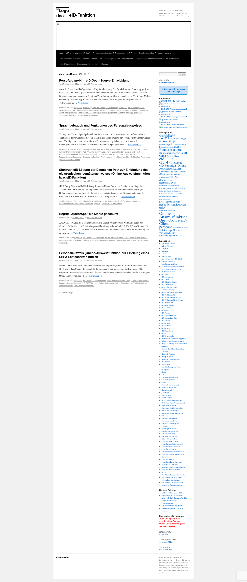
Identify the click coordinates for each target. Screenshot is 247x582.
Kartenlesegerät (167, 390)
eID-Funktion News (94, 84)
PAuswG (133, 154)
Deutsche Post (113, 201)
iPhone (164, 382)
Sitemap (104, 64)
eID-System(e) (167, 325)
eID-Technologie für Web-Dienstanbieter (116, 58)
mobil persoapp (71, 112)
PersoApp (111, 110)
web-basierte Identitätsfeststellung (173, 482)
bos (85, 240)
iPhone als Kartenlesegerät (170, 385)
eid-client (136, 110)
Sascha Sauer (183, 228)
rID (131, 157)
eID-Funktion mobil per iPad (171, 297)
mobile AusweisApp (176, 194)
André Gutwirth (95, 152)
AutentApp (79, 240)
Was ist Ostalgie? (165, 547)
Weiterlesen (84, 102)
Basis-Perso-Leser (109, 152)
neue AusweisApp (164, 199)
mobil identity (166, 395)
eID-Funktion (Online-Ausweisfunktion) (173, 166)
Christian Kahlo (123, 152)
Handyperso (166, 361)
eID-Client (123, 107)
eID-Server (164, 174)
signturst (97, 203)
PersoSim (176, 228)
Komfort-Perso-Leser (121, 154)
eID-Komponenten (80, 110)
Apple (164, 254)
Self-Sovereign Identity (169, 230)
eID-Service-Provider (118, 149)
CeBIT (162, 155)
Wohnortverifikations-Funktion (172, 485)
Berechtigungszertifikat (91, 149)
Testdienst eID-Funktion (170, 464)
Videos (94, 58)
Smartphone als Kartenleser (171, 446)
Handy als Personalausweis (171, 359)
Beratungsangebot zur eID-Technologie (109, 53)
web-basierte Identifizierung (171, 480)
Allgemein (78, 107)
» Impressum (163, 534)
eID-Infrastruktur (167, 302)
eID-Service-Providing (169, 318)
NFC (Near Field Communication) (173, 403)
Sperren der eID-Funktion (87, 64)
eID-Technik (131, 149)
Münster (175, 196)
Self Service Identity (168, 433)
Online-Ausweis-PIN (112, 283)
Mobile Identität (167, 397)
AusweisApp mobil (180, 144)
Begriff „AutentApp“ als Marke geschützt (88, 214)
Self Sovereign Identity (169, 436)
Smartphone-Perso (168, 459)
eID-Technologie (97, 237)
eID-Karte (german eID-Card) (78, 53)
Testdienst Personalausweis (171, 469)
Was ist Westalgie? (165, 549)
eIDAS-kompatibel (168, 336)
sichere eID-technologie (170, 439)
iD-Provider (163, 191)
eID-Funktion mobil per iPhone (172, 300)
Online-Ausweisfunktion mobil (172, 413)
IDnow (164, 372)
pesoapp (72, 115)
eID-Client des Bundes (169, 282)
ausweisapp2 (168, 141)
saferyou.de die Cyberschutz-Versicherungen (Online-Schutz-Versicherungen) (175, 500)
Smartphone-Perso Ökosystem (172, 462)
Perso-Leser (126, 283)
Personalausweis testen (169, 421)
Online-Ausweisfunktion (97, 110)
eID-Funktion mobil (168, 295)
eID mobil (165, 274)
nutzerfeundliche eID (169, 405)
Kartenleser (177, 191)
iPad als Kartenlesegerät (170, 377)
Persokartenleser (65, 157)
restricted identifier (122, 157)
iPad (163, 374)
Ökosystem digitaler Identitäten (172, 408)
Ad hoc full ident (167, 246)
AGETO (86, 152)
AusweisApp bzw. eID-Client (94, 107)
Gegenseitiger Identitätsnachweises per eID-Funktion (157, 58)
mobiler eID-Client (165, 196)
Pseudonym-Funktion (91, 157)
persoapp (129, 112)
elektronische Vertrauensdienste (169, 186)
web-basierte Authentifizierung (172, 477)
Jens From (170, 191)
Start (61, 53)
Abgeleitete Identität (168, 243)
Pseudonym (77, 157)
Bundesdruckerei (171, 149)
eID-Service (166, 313)
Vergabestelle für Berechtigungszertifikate (170, 234)
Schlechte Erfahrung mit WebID (172, 495)
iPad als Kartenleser (168, 379)
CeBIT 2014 (88, 283)
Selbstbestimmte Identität (170, 431)
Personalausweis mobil (169, 418)
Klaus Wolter (99, 283)
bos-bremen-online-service (97, 240)
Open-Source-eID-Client (87, 112)
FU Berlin (172, 188)
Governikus (180, 188)
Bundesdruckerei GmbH (173, 153)
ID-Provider (166, 364)
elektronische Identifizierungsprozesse (174, 338)
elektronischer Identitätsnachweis (99, 154)
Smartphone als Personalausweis (173, 451)
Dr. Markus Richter (168, 272)
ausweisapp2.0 (166, 144)
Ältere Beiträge (66, 292)
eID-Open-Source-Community (176, 172)
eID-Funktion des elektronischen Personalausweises (149, 53)
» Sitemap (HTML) (165, 542)
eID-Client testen (167, 284)
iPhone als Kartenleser (169, 387)
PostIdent (165, 426)
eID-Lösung (163, 172)
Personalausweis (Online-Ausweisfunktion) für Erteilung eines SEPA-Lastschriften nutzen (104, 255)
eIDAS (174, 177)
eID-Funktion (82, 15)
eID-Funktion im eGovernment (172, 292)
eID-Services (175, 174)
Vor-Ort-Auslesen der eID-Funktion (174, 475)
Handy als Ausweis (168, 354)
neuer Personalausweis (169, 201)
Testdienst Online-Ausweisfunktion (174, 467)
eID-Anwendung (111, 107)
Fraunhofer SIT (164, 188)
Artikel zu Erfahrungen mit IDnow (173, 493)
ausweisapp (179, 138)
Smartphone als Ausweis (170, 441)
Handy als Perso (167, 356)
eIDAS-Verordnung (66, 64)
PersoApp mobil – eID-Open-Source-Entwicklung (94, 80)
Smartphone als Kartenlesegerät (172, 444)
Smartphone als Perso (169, 449)
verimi (164, 472)
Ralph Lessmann (107, 157)
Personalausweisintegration (171, 423)
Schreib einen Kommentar (87, 115)
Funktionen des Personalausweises (74, 58)
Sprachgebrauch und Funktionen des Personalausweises (100, 125)
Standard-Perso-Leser (141, 157)
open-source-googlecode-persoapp (111, 112)
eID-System (166, 323)
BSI (179, 147)
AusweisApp (166, 256)
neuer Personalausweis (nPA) (116, 237)
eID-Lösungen (166, 307)
